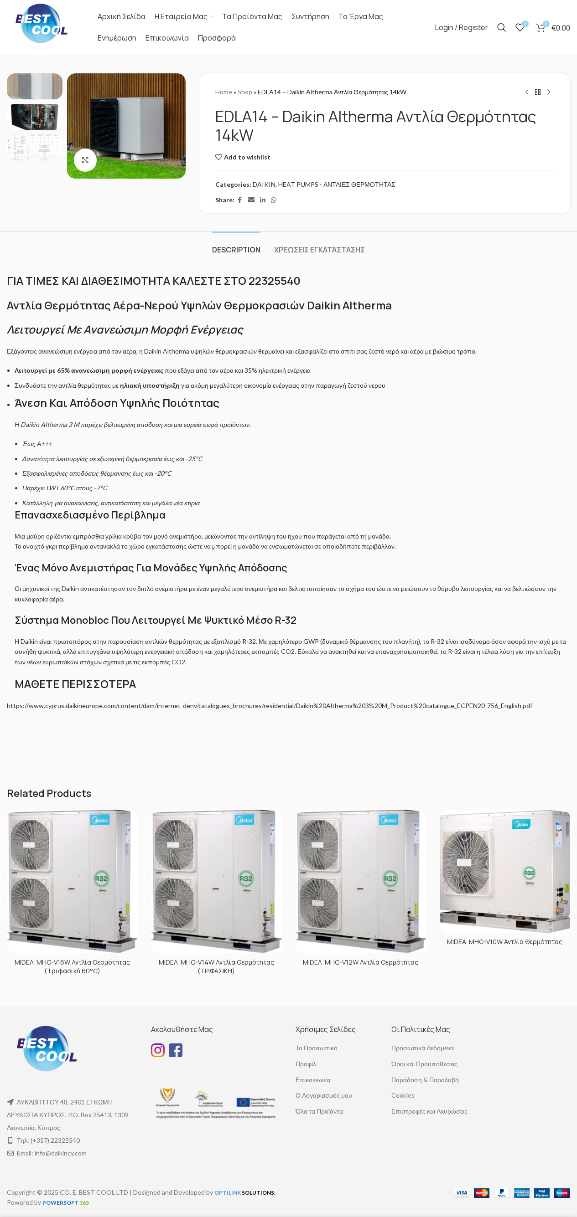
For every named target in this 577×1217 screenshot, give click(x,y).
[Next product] (548, 92)
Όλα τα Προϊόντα (319, 1111)
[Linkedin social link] (262, 200)
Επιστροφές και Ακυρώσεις (429, 1111)
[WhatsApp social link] (273, 200)
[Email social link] (251, 200)
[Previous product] (526, 92)
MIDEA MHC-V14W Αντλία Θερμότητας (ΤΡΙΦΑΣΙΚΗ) (216, 967)
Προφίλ (306, 1064)
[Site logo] (41, 27)
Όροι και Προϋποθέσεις (424, 1064)
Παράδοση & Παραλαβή (425, 1079)
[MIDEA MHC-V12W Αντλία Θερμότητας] (361, 882)
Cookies (403, 1095)
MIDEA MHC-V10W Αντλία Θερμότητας (504, 941)
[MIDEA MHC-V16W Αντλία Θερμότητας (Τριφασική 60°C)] (72, 882)
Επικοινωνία (313, 1079)
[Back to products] (537, 92)
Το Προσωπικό (317, 1048)
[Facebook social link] (239, 200)
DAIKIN (264, 184)
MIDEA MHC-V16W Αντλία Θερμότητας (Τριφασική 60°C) (72, 967)
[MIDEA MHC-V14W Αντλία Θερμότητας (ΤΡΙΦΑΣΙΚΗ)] (216, 882)
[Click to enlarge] (85, 160)
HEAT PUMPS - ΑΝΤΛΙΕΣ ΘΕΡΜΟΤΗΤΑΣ (336, 184)
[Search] (502, 27)
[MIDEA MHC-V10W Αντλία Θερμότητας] (505, 871)
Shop (245, 92)
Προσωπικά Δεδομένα (422, 1048)
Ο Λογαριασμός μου (324, 1095)
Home (223, 92)
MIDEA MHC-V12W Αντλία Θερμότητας (360, 962)
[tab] (236, 245)
